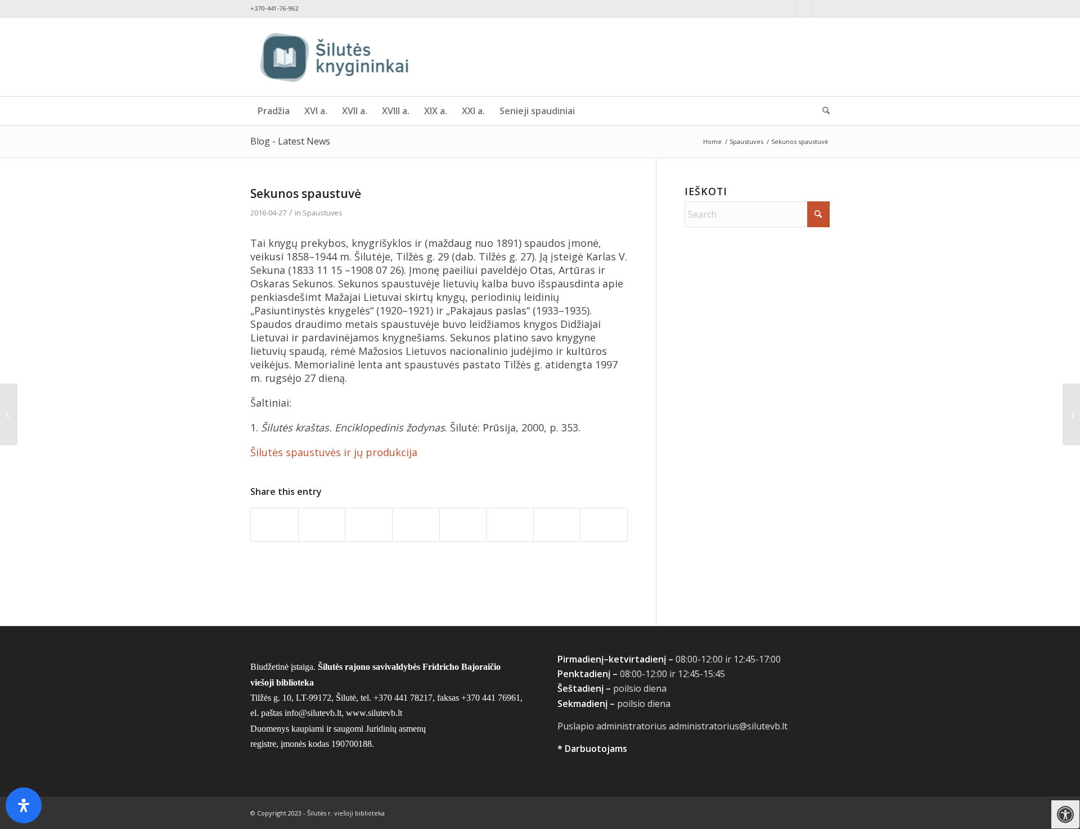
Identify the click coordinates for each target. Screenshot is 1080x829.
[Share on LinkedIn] (463, 524)
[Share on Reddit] (557, 524)
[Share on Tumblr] (510, 524)
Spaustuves (323, 213)
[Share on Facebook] (274, 524)
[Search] (822, 111)
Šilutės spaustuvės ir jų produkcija (333, 452)
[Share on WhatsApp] (368, 524)
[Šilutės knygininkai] (334, 56)
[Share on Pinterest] (416, 524)
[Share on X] (322, 524)
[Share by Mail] (603, 524)
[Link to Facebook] (787, 8)
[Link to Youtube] (804, 8)
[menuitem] (273, 111)
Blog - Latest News (290, 141)
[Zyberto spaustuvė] (8, 414)
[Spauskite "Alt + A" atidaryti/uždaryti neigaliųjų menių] (1065, 814)
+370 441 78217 (403, 697)
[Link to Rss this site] (821, 8)
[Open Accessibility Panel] (24, 805)
